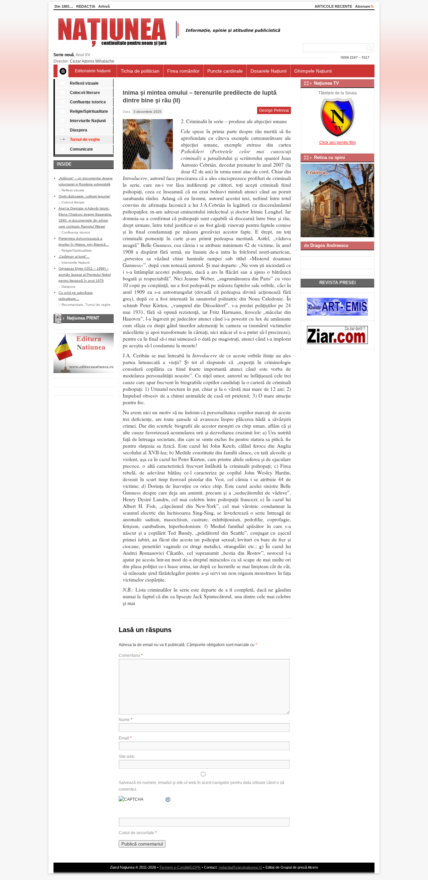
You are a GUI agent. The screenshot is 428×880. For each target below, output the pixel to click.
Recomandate (72, 304)
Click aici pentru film (337, 142)
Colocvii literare (85, 92)
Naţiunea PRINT (83, 318)
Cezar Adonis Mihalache (92, 61)
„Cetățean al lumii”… (74, 256)
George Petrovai (274, 110)
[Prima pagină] (63, 71)
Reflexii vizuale (84, 83)
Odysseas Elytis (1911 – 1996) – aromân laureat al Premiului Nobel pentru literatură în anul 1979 (85, 274)
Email (125, 738)
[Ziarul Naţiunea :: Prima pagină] (168, 49)
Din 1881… (64, 6)
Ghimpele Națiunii (313, 71)
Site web (126, 756)
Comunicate (81, 149)
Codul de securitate (136, 832)
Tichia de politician (140, 71)
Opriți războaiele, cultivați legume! (84, 196)
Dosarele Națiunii (268, 71)
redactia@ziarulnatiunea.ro (240, 867)
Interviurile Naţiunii (88, 120)
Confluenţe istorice (88, 102)
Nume (125, 719)
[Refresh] (168, 799)
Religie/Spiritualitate (89, 111)
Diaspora (78, 130)
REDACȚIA (85, 6)
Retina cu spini (329, 157)
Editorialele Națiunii (93, 71)
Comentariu (131, 655)
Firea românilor (183, 71)
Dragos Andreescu (329, 245)
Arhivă (104, 6)
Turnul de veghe (85, 139)
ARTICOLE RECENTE (333, 6)
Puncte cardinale (225, 71)
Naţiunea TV (326, 83)
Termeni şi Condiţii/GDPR (180, 867)
